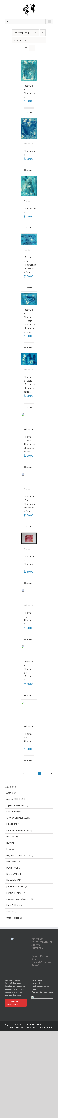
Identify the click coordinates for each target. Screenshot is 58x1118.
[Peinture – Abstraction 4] (29, 128)
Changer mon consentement (13, 1002)
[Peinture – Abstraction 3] (29, 186)
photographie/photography (18, 899)
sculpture (10, 911)
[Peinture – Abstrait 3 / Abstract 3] (29, 651)
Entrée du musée (12, 980)
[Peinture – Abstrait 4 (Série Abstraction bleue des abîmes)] (29, 419)
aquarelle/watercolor (15, 805)
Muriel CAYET (12, 868)
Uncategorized (12, 918)
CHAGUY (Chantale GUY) (17, 818)
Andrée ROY (11, 793)
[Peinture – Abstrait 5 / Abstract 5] (29, 538)
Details (27, 112)
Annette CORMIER (14, 799)
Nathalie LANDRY (13, 880)
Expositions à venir (13, 992)
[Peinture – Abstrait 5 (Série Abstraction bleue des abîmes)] (29, 478)
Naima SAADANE (13, 874)
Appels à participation (15, 986)
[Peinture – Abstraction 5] (29, 70)
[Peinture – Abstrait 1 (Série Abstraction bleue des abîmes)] (29, 239)
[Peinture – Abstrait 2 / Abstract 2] (29, 711)
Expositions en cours (14, 989)
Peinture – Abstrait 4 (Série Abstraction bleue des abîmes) (30, 440)
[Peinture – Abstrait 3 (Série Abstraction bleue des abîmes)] (29, 359)
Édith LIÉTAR (11, 824)
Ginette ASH (11, 836)
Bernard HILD (12, 811)
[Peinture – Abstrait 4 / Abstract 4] (29, 595)
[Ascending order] (43, 32)
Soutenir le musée (13, 995)
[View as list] (32, 48)
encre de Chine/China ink (17, 830)
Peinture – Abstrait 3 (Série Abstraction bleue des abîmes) (30, 380)
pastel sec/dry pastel (15, 886)
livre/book (10, 849)
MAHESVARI (11, 861)
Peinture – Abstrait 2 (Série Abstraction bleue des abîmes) (30, 320)
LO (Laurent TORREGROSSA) (18, 855)
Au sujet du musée (13, 983)
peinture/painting (13, 893)
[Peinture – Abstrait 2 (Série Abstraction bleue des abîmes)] (29, 299)
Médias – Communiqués (42, 992)
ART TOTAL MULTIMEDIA (42, 1027)
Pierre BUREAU (12, 905)
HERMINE (10, 843)
